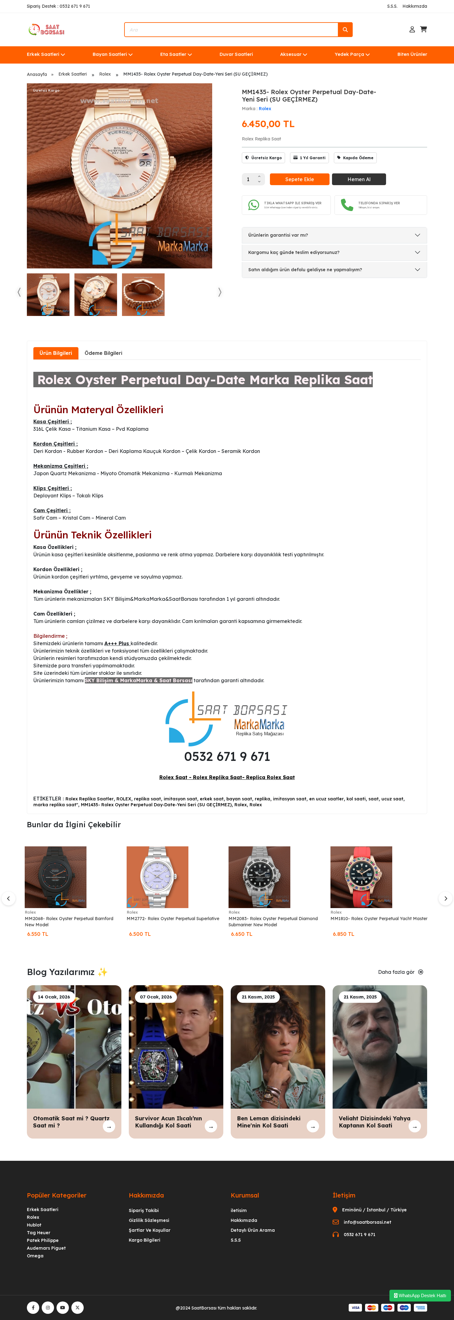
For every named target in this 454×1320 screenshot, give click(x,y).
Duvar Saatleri (236, 54)
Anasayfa (37, 74)
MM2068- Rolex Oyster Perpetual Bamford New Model (69, 922)
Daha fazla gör (397, 972)
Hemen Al (359, 179)
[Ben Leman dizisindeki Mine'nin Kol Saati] (278, 1046)
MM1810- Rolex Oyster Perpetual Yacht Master (378, 918)
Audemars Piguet (46, 1248)
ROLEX (123, 799)
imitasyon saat (180, 799)
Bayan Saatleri (110, 54)
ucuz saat (392, 799)
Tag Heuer (38, 1232)
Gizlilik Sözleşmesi (149, 1220)
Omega (35, 1256)
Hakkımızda (414, 6)
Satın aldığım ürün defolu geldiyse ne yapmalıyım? (305, 269)
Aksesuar (290, 54)
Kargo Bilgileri (144, 1240)
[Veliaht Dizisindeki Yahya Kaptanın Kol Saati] (380, 1046)
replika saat (147, 799)
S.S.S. (392, 6)
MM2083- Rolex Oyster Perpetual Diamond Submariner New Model (273, 922)
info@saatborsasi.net (367, 1222)
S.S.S (236, 1240)
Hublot (34, 1225)
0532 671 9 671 (359, 1234)
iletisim (239, 1210)
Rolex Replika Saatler (89, 799)
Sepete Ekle (299, 179)
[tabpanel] (227, 586)
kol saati (356, 799)
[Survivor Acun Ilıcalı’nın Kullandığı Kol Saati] (176, 1046)
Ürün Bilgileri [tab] (56, 353)
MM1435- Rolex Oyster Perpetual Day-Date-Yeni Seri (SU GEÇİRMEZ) (156, 804)
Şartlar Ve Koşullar (149, 1230)
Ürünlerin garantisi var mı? (278, 235)
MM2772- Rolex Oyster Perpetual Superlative (173, 918)
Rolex (105, 74)
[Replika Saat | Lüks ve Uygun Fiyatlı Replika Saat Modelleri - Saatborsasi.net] (47, 29)
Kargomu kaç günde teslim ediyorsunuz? (293, 252)
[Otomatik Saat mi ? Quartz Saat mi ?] (74, 1046)
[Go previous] (19, 292)
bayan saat (239, 799)
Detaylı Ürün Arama (253, 1230)
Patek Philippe (43, 1240)
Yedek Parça (349, 54)
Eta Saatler (173, 54)
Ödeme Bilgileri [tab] (103, 353)
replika (262, 799)
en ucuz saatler (326, 799)
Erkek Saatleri (43, 54)
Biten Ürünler (412, 54)
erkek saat (212, 799)
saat (373, 799)
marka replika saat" (55, 804)
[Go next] (219, 292)
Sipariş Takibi (144, 1210)
